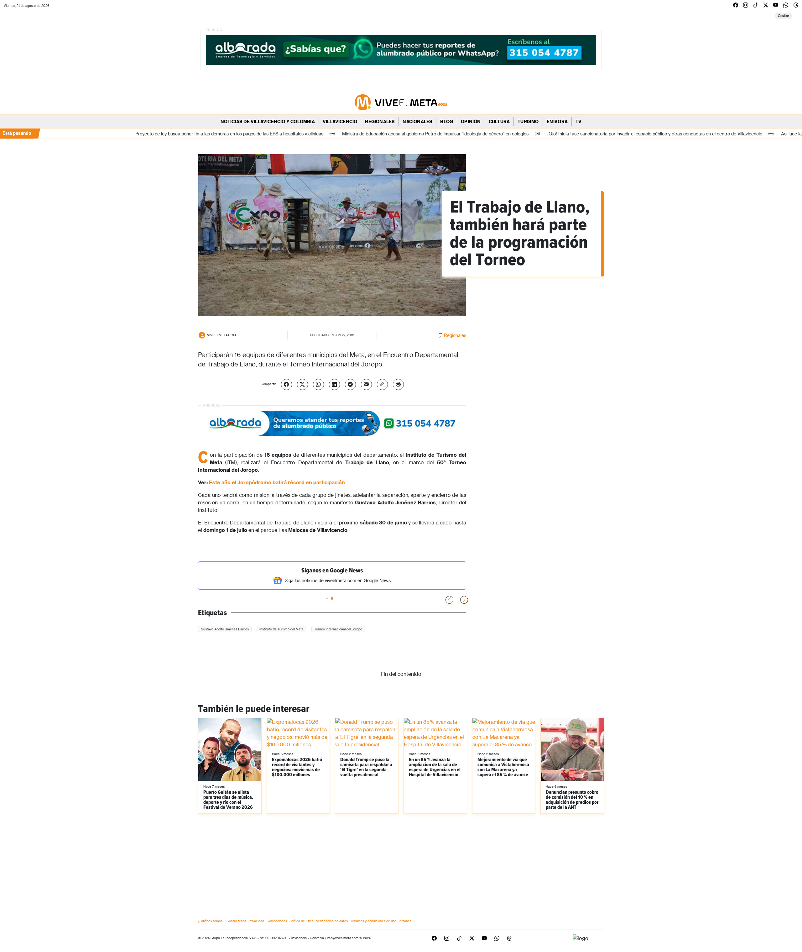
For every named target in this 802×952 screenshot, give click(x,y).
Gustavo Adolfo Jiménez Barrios (225, 629)
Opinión (471, 121)
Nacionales (417, 121)
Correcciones (277, 921)
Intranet (405, 921)
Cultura (499, 121)
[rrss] (735, 5)
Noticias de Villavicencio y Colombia (268, 121)
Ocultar (783, 16)
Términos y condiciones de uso (373, 921)
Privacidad (256, 921)
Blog (446, 121)
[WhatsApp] (318, 384)
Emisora (557, 121)
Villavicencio (340, 121)
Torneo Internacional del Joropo (338, 629)
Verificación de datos (332, 921)
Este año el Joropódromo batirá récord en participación (277, 482)
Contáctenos (236, 921)
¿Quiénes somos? (211, 921)
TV (578, 121)
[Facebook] (286, 384)
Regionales (380, 121)
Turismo (528, 121)
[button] (464, 600)
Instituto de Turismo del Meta (281, 629)
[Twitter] (302, 384)
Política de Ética (301, 921)
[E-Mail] (366, 384)
